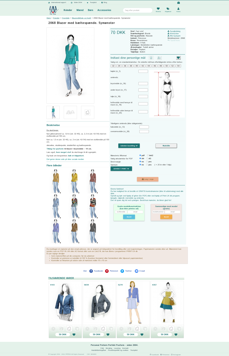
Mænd (79, 10)
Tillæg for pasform (55, 148)
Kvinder (68, 10)
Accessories (104, 10)
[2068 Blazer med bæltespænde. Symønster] (70, 65)
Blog (105, 2)
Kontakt (125, 348)
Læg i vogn (149, 179)
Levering (117, 348)
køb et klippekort (76, 155)
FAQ (102, 348)
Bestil (129, 217)
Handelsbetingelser (98, 350)
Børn (90, 10)
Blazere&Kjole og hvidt (81, 18)
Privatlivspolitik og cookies (118, 350)
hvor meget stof (63, 152)
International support (58, 2)
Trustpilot (93, 2)
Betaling (109, 348)
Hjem (49, 18)
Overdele (66, 18)
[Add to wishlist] (74, 334)
